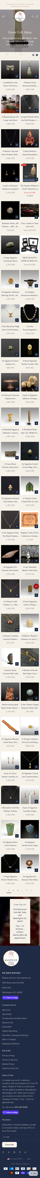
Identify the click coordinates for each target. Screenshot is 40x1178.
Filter (7, 54)
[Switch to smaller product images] (37, 55)
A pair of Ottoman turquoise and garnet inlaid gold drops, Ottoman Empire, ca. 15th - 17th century (10, 188)
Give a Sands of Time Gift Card (29, 225)
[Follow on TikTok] (25, 1152)
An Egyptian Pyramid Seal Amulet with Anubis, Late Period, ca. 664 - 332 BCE (10, 500)
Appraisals (7, 1014)
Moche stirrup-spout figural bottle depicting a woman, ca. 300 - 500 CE (10, 706)
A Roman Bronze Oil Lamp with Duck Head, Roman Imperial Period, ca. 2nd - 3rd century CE (10, 119)
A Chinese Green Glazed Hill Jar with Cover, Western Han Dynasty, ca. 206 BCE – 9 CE (30, 500)
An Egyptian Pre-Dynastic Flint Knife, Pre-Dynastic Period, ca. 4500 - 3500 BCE (10, 569)
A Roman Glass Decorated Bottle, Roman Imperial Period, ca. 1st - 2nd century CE (30, 84)
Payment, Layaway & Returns (15, 1035)
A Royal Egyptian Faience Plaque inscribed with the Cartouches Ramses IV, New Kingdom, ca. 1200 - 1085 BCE (30, 603)
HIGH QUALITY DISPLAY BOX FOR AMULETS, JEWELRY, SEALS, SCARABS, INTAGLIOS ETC (29, 260)
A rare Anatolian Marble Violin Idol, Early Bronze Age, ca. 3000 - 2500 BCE (30, 569)
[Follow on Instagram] (14, 1152)
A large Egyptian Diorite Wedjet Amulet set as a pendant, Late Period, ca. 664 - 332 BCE (10, 878)
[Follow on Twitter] (9, 1152)
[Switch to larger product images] (33, 55)
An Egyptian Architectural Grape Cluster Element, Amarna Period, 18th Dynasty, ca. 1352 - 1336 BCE (29, 844)
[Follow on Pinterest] (20, 1152)
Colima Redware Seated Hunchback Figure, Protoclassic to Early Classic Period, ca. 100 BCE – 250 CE (30, 153)
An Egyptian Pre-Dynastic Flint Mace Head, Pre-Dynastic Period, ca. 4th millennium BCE (30, 878)
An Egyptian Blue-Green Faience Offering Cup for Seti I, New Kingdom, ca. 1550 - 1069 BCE (10, 844)
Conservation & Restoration (14, 1018)
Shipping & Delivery (11, 1044)
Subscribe (9, 1145)
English (29, 1158)
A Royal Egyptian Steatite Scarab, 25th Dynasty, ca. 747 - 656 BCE (30, 363)
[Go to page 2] (31, 890)
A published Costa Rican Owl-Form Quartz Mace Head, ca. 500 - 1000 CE (10, 84)
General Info (7, 1022)
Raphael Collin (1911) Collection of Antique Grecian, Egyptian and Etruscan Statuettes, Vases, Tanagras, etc (30, 535)
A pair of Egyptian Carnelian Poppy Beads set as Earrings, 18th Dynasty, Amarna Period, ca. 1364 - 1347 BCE (30, 810)
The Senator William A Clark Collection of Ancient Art (30, 188)
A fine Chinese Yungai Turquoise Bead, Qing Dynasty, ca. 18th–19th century (30, 706)
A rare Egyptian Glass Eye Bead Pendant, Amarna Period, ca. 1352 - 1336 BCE (10, 535)
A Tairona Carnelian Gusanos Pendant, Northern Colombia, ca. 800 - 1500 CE (10, 638)
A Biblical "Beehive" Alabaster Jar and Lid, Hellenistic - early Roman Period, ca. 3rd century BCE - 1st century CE (30, 638)
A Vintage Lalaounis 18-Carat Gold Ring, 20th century (30, 741)
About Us (6, 1010)
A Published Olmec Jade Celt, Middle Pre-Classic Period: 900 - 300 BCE (30, 431)
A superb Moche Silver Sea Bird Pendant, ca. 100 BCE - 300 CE (30, 119)
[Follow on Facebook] (3, 1152)
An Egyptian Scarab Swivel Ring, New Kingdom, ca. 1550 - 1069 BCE (30, 466)
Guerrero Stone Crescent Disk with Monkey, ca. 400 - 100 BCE (10, 672)
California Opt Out (10, 1068)
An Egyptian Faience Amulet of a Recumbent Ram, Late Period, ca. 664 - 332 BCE (10, 363)
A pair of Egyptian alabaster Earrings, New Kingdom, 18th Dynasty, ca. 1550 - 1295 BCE (30, 397)
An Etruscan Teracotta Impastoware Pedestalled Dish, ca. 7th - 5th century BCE (10, 397)
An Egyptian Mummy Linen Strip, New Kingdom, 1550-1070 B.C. (10, 741)
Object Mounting (9, 1031)
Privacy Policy (8, 1055)
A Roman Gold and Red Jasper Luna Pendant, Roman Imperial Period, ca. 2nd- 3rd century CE (30, 672)
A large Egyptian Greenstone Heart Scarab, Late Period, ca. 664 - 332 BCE (10, 260)
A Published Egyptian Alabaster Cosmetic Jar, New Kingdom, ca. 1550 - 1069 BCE (10, 431)
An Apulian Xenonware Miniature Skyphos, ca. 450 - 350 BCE (30, 294)
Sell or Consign (9, 1039)
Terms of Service (9, 1060)
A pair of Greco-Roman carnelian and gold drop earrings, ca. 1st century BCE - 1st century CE (10, 775)
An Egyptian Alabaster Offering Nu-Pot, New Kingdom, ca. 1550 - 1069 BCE (10, 294)
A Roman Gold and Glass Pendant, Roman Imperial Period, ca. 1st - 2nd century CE (10, 153)
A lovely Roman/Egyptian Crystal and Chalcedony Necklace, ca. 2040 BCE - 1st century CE (30, 328)
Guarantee (7, 1027)
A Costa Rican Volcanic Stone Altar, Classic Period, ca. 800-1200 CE (10, 466)
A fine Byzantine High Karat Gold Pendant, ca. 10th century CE (10, 328)
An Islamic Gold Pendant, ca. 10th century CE (10, 603)
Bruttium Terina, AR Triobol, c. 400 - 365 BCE (10, 225)
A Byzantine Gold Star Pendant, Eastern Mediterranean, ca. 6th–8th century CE (10, 810)
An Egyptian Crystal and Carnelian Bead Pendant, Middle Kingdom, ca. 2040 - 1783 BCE (30, 775)
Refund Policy (8, 1064)
